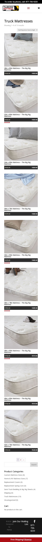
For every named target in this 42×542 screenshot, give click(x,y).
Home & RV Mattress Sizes (14, 478)
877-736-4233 (32, 2)
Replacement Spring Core (14, 486)
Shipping (7, 493)
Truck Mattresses (11, 496)
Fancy (9, 530)
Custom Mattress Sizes (13, 475)
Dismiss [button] (28, 539)
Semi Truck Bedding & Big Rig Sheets (18, 489)
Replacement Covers (12, 482)
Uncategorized (10, 500)
